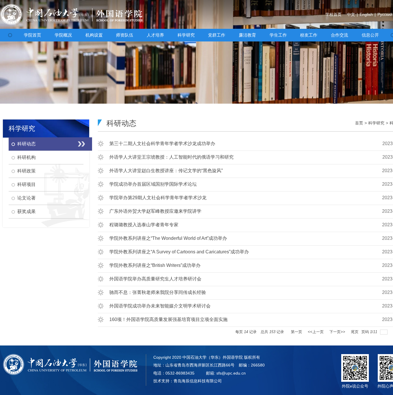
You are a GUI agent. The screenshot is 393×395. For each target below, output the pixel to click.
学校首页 (333, 14)
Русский (384, 14)
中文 (351, 14)
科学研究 (376, 123)
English (366, 14)
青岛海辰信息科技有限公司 (197, 381)
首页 (359, 123)
